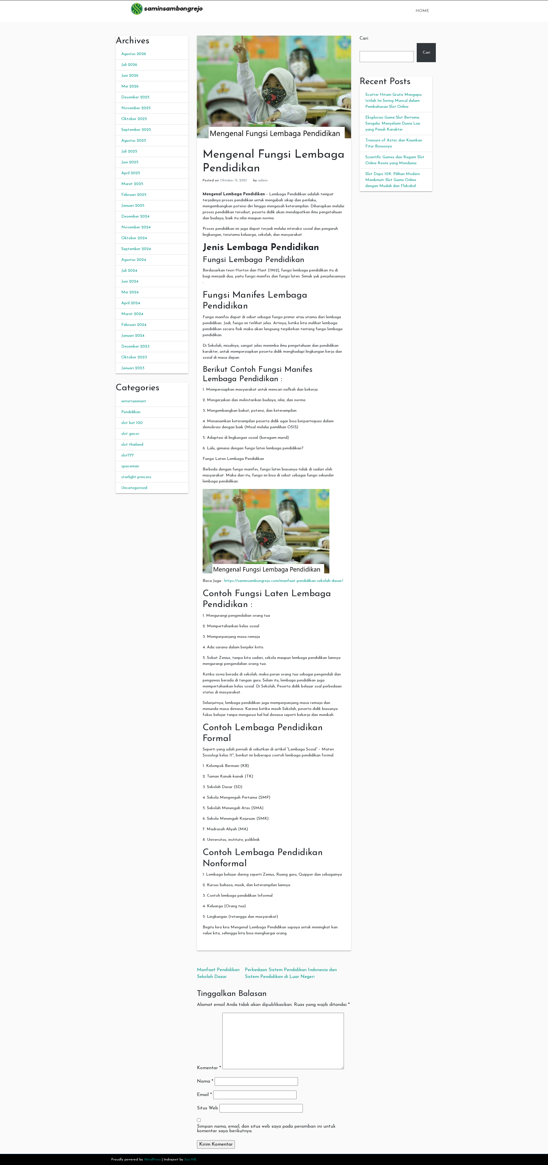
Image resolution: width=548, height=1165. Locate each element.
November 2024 (136, 227)
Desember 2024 (135, 216)
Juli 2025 (129, 151)
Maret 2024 (132, 314)
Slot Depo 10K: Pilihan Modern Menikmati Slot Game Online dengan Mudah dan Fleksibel (392, 180)
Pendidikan (130, 412)
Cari (364, 38)
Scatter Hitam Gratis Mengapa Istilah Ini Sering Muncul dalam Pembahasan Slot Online (393, 101)
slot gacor (130, 434)
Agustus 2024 (133, 260)
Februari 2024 (133, 325)
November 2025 (136, 108)
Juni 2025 (129, 162)
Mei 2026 (130, 86)
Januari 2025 (132, 206)
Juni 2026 (129, 76)
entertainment (133, 401)
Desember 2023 (135, 346)
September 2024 (136, 249)
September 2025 (136, 130)
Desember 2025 (135, 97)
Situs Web (207, 1108)
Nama (205, 1081)
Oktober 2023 (134, 357)
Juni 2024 (129, 281)
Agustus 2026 (133, 54)
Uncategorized (134, 488)
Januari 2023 (132, 368)
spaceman (130, 466)
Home (422, 11)
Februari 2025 (133, 195)
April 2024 (130, 303)
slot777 (127, 455)
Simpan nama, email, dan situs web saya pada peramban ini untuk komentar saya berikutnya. (266, 1128)
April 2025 (130, 173)
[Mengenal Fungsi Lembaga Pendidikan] (274, 87)
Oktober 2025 (134, 119)
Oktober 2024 (134, 238)
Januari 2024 (132, 336)
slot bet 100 (132, 423)
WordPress (152, 1159)
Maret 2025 (132, 184)
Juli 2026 (129, 65)
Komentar (209, 1068)
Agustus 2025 (133, 141)
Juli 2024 (129, 271)
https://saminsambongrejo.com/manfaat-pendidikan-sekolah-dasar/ (283, 581)
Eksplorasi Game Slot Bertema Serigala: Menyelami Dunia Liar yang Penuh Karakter (392, 123)
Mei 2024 (130, 292)
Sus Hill (190, 1159)
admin (263, 180)
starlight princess (136, 477)
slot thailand (132, 445)
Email (204, 1095)
